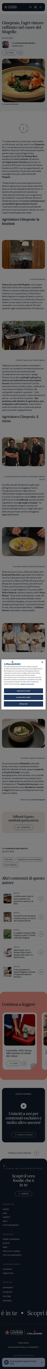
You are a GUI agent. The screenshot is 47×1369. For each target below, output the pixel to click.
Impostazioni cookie (23, 691)
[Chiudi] (42, 662)
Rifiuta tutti (23, 704)
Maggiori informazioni (27, 684)
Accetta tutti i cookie (23, 697)
